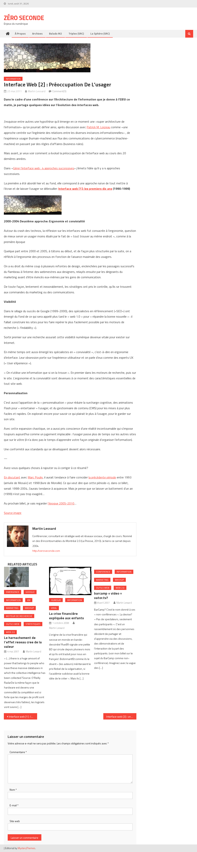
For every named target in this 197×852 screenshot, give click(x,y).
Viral (54, 608)
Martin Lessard (36, 91)
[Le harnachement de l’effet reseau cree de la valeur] (25, 577)
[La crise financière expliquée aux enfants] (70, 581)
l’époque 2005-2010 (61, 503)
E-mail (14, 805)
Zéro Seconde (24, 17)
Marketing (12, 608)
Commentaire (18, 752)
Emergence (12, 592)
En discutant (12, 477)
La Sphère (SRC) (100, 33)
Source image (12, 512)
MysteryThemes (26, 848)
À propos (20, 33)
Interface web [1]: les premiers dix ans (85, 188)
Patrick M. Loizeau (98, 127)
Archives (37, 33)
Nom (13, 790)
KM (28, 600)
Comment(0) (59, 91)
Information (13, 79)
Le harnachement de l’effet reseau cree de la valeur (23, 642)
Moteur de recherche (19, 616)
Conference (103, 572)
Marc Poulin (35, 477)
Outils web (12, 624)
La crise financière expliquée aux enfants (66, 616)
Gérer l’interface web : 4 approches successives (43, 168)
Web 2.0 (10, 632)
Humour (56, 600)
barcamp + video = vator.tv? (108, 595)
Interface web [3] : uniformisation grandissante (121, 716)
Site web (15, 821)
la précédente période (102, 477)
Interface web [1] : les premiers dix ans (23, 716)
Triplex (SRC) (76, 33)
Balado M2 (55, 33)
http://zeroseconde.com (46, 551)
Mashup (29, 608)
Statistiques (33, 624)
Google (30, 592)
